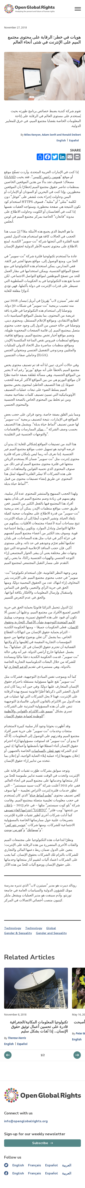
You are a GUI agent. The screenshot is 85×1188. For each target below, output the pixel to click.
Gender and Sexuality (51, 933)
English (61, 140)
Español (74, 140)
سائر (40, 429)
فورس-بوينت (13, 830)
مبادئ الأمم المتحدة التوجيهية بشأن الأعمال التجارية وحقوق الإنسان (41, 622)
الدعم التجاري (17, 667)
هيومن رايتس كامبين (46, 177)
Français (34, 1165)
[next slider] (8, 1055)
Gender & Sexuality (18, 933)
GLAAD (10, 177)
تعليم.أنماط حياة (41, 795)
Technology (12, 928)
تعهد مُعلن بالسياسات (45, 751)
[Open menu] (78, 9)
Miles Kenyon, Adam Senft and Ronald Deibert (52, 134)
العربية (66, 1165)
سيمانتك (32, 830)
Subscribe (40, 1143)
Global (51, 928)
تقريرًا (45, 301)
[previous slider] (77, 1055)
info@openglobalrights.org (26, 1121)
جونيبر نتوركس (15, 825)
